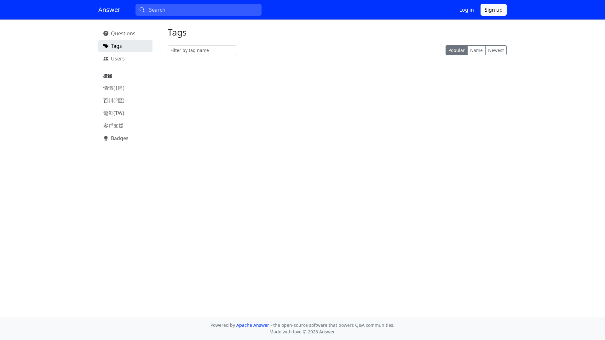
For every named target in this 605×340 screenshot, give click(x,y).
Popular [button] (456, 50)
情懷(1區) (113, 87)
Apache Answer (253, 325)
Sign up (494, 9)
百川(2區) (113, 100)
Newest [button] (496, 50)
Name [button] (476, 50)
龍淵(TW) (113, 113)
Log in (466, 9)
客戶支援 (113, 125)
